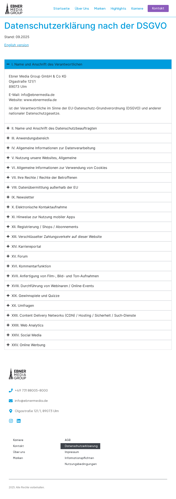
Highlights (118, 8)
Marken (100, 8)
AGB (67, 440)
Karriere (137, 8)
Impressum (72, 452)
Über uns (19, 452)
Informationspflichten (79, 458)
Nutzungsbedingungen (81, 464)
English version (16, 45)
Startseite (61, 8)
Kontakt (18, 446)
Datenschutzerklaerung (81, 446)
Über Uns (82, 8)
